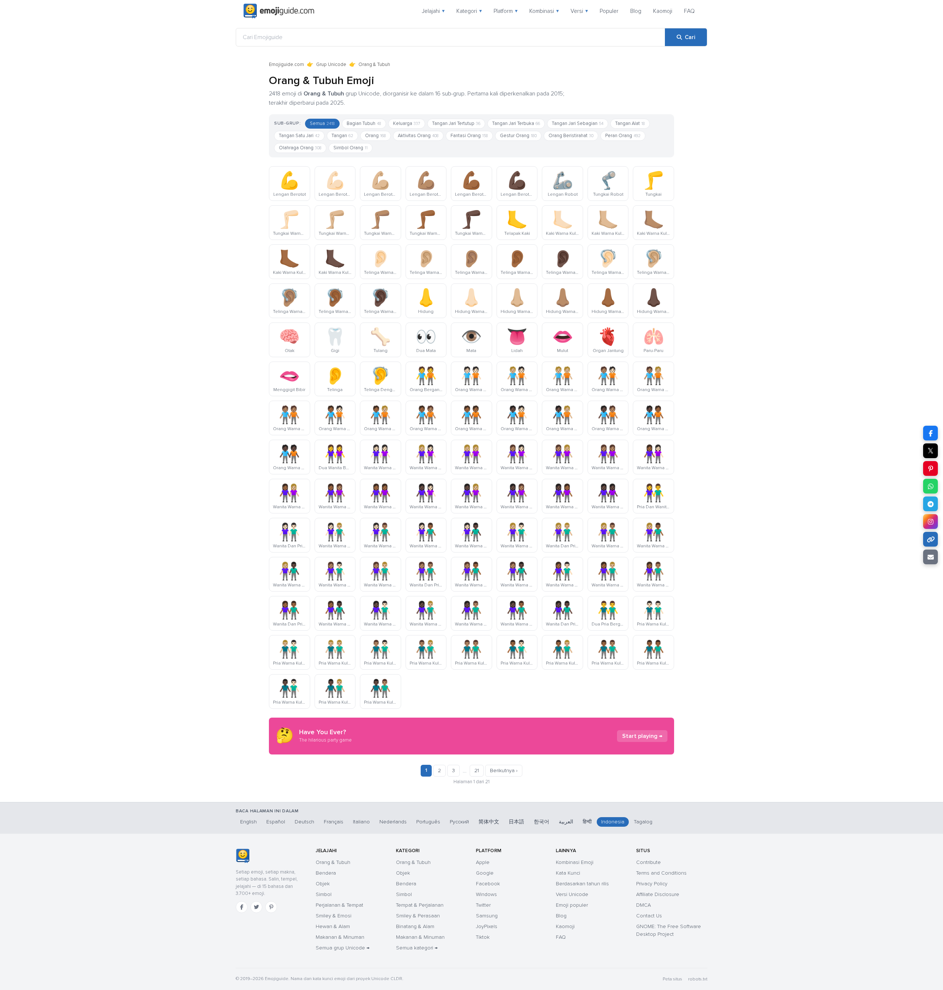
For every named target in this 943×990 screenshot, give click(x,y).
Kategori (469, 11)
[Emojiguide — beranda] (242, 855)
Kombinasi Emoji (574, 862)
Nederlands (393, 822)
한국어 (541, 822)
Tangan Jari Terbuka (516, 123)
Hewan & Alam (333, 926)
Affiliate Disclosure (657, 894)
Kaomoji (662, 11)
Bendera (326, 873)
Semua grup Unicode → (342, 948)
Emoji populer (572, 905)
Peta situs (672, 979)
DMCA (643, 905)
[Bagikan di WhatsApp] (930, 486)
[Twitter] (256, 907)
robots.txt (697, 979)
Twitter (483, 905)
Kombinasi (544, 11)
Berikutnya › (504, 770)
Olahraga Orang (300, 148)
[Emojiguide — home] (279, 11)
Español (275, 822)
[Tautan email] (930, 557)
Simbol (324, 894)
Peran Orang (623, 136)
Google (485, 873)
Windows (486, 894)
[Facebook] (242, 907)
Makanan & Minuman (340, 937)
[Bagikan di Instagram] (930, 521)
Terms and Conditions (661, 873)
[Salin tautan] (930, 539)
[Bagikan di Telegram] (930, 503)
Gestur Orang (518, 136)
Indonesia (612, 822)
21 (476, 770)
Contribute (648, 862)
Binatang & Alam (415, 926)
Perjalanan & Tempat (339, 905)
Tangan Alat (630, 123)
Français (333, 822)
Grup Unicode (331, 64)
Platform (506, 11)
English (248, 822)
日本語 (516, 822)
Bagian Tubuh (364, 123)
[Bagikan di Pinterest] (930, 468)
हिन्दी (587, 822)
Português (428, 822)
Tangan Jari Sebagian (577, 123)
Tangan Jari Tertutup (456, 123)
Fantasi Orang (469, 136)
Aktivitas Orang (418, 136)
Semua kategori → (417, 948)
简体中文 (488, 822)
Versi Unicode (572, 894)
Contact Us (649, 916)
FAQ (689, 11)
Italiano (361, 822)
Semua (322, 123)
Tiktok (483, 937)
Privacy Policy (651, 884)
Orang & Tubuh (333, 862)
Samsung (487, 916)
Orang (375, 136)
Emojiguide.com (286, 64)
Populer (609, 11)
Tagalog (643, 822)
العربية (566, 822)
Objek (323, 884)
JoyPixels (486, 926)
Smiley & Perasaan (418, 916)
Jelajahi (433, 11)
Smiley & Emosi (333, 916)
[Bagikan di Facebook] (930, 433)
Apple (483, 862)
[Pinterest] (271, 907)
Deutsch (304, 822)
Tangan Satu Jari (299, 136)
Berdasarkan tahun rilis (582, 884)
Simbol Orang (350, 148)
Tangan (342, 136)
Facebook (488, 884)
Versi (579, 11)
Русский (459, 822)
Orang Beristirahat (570, 136)
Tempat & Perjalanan (420, 905)
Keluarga (406, 123)
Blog (635, 11)
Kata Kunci (568, 873)
